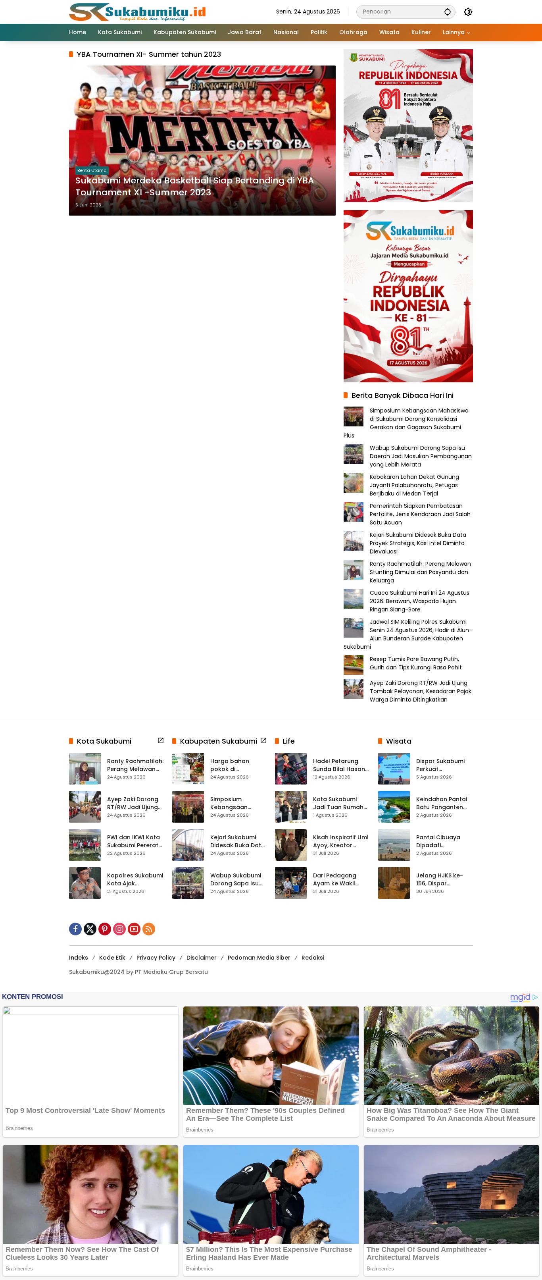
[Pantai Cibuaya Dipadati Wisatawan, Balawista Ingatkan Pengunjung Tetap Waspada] (394, 845)
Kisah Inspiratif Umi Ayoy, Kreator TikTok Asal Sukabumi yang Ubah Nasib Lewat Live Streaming (340, 841)
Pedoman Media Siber (259, 958)
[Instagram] (119, 929)
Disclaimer (201, 958)
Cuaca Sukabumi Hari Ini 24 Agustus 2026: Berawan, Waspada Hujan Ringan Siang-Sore (419, 601)
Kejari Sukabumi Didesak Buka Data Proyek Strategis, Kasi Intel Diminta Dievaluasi (418, 543)
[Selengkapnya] (160, 740)
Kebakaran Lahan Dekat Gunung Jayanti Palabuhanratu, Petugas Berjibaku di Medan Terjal (414, 485)
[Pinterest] (104, 929)
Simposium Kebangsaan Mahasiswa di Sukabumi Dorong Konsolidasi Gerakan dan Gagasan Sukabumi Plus (406, 423)
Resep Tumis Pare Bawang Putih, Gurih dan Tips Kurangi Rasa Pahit (416, 663)
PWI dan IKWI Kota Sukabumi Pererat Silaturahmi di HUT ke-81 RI (133, 841)
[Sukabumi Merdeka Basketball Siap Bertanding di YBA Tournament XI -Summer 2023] (202, 141)
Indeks (78, 958)
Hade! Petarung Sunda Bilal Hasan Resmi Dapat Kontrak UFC (339, 765)
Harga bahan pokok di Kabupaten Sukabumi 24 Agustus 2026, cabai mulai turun (235, 765)
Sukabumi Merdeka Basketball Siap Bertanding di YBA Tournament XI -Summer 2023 (194, 187)
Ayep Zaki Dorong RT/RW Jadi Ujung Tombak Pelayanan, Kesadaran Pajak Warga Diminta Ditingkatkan (420, 691)
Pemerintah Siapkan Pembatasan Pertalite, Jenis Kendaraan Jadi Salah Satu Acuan (420, 514)
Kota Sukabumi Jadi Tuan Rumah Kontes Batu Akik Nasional (338, 803)
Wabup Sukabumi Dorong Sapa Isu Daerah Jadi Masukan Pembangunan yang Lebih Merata (421, 456)
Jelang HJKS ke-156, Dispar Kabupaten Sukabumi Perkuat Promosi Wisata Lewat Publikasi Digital (442, 879)
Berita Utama (92, 170)
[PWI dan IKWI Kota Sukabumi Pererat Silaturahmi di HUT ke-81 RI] (85, 845)
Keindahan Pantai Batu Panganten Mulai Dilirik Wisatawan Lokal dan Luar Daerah (441, 803)
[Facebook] (75, 929)
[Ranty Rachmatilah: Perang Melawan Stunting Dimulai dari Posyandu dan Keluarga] (85, 769)
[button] (448, 11)
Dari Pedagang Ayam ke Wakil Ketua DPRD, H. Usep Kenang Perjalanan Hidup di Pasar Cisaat (341, 879)
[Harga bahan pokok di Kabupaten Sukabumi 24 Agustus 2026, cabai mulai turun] (188, 769)
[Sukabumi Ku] (138, 11)
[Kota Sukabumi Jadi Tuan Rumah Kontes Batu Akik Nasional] (291, 807)
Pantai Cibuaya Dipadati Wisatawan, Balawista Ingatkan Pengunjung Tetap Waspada (444, 841)
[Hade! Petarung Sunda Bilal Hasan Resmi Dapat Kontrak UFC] (291, 769)
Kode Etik (112, 958)
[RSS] (148, 929)
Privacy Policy (155, 958)
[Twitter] (90, 929)
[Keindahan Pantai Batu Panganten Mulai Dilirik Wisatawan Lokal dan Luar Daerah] (394, 807)
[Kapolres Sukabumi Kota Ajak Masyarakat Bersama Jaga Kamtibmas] (85, 883)
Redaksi (313, 958)
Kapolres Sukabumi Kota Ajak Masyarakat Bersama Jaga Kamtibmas (135, 879)
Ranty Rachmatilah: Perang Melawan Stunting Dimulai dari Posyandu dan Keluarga (420, 572)
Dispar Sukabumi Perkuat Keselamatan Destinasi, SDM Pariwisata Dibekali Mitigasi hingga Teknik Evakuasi (443, 765)
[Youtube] (134, 929)
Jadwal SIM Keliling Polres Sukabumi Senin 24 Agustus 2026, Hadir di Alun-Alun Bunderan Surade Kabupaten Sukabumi (408, 634)
